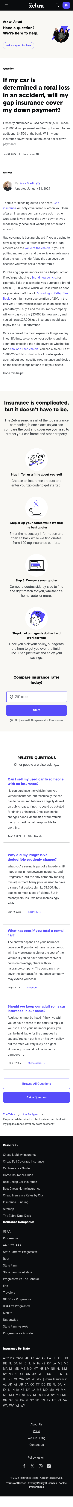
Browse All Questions (36, 1084)
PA (39, 1374)
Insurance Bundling (15, 1202)
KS (43, 1363)
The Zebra (9, 1114)
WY (39, 1379)
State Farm (10, 1265)
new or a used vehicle (24, 349)
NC (11, 1374)
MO (29, 1368)
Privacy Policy (36, 1483)
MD (66, 1363)
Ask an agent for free (18, 45)
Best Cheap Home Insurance (21, 1188)
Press (36, 1431)
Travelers (9, 1292)
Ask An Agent (31, 1114)
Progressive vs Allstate (18, 1333)
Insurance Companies (18, 1222)
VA (16, 1379)
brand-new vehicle (44, 277)
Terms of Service (16, 1483)
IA (38, 1363)
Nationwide (10, 1319)
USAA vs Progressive (16, 1306)
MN (16, 1368)
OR (34, 1374)
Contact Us (36, 1445)
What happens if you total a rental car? (35, 933)
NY (5, 1374)
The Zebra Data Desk (17, 1216)
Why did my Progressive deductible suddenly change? (32, 858)
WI (33, 1379)
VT (10, 1379)
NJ (58, 1368)
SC (49, 1374)
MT (36, 1368)
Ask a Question (36, 1097)
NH (53, 1368)
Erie (5, 1286)
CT (60, 1358)
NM (64, 1368)
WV (27, 1379)
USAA (6, 1231)
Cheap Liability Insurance (19, 1155)
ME (60, 1363)
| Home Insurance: (55, 1379)
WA (21, 1379)
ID (25, 1363)
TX (66, 1374)
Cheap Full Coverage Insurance (23, 1161)
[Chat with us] (66, 5)
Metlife (7, 1313)
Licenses (51, 1483)
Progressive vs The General (21, 1279)
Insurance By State (16, 1348)
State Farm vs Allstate (17, 1272)
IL (29, 1363)
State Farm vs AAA (15, 1326)
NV (47, 1368)
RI (44, 1374)
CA (49, 1358)
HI (20, 1363)
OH (22, 1374)
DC (66, 1358)
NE (41, 1368)
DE (5, 1363)
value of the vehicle (37, 248)
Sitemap (8, 1209)
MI (11, 1368)
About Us (36, 1424)
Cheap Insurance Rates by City (23, 1195)
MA (5, 1368)
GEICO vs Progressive (17, 1299)
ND (16, 1374)
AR (43, 1358)
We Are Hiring (36, 1438)
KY (49, 1363)
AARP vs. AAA (12, 1245)
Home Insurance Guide (18, 1175)
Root (6, 1258)
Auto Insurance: (13, 1358)
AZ (38, 1358)
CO (55, 1358)
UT (5, 1379)
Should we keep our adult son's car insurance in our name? (36, 1009)
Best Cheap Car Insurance (20, 1182)
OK (28, 1374)
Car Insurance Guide (16, 1168)
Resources (10, 1145)
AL (27, 1358)
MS (23, 1368)
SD (55, 1374)
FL (10, 1363)
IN (34, 1363)
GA (16, 1363)
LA (54, 1363)
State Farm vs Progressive (20, 1252)
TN (60, 1374)
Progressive (10, 1238)
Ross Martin (27, 183)
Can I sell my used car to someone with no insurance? (36, 782)
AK (32, 1358)
